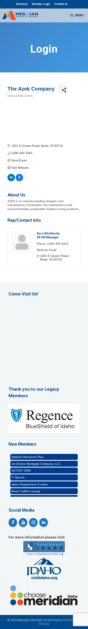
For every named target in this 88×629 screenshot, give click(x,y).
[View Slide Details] (44, 418)
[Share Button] (62, 89)
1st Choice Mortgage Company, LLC (35, 462)
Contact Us (61, 4)
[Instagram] (33, 522)
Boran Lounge (21, 496)
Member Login (41, 4)
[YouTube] (23, 522)
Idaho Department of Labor (29, 482)
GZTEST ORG (21, 469)
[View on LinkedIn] (11, 180)
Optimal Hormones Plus (27, 455)
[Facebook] (13, 522)
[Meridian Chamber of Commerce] (20, 15)
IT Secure (18, 475)
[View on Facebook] (19, 180)
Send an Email (46, 250)
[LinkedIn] (43, 522)
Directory (22, 4)
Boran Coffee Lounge (25, 489)
